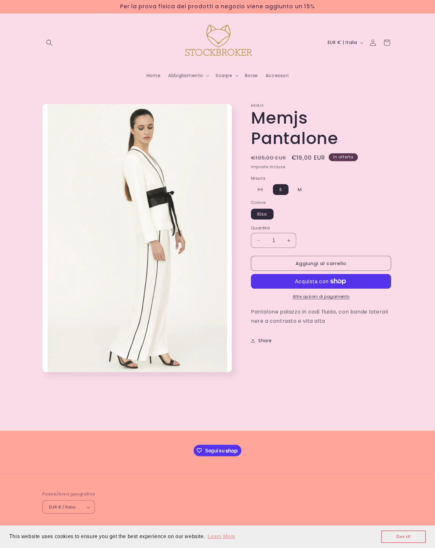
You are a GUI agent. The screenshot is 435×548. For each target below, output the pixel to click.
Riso (262, 214)
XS (263, 190)
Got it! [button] (403, 536)
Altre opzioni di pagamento (321, 296)
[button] (49, 43)
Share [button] (265, 340)
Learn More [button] (221, 536)
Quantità (260, 228)
